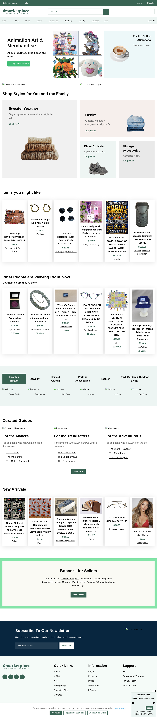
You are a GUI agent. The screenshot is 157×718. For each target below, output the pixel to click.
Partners (92, 676)
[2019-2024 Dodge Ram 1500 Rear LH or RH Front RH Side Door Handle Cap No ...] (66, 321)
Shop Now (14, 124)
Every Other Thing (91, 244)
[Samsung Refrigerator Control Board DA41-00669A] (15, 231)
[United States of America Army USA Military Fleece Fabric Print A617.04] (15, 521)
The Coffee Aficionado (18, 461)
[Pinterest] (16, 676)
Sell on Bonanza (9, 3)
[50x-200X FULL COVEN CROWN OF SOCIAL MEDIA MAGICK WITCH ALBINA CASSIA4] (117, 231)
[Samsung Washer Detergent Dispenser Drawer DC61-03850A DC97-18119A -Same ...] (66, 521)
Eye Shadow (14, 329)
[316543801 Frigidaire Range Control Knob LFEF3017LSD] (66, 231)
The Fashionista (66, 461)
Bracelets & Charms (40, 329)
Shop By (151, 21)
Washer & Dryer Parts (65, 541)
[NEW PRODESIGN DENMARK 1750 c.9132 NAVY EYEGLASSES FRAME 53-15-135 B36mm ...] (91, 321)
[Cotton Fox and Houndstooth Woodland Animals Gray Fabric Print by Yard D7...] (40, 521)
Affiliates (58, 676)
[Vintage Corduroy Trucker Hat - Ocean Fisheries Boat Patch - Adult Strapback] (142, 321)
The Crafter (12, 452)
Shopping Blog (61, 690)
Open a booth (104, 582)
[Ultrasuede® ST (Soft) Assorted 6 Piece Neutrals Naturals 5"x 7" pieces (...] (91, 521)
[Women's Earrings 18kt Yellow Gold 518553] (40, 231)
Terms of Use (129, 685)
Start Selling (78, 595)
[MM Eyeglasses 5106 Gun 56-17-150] (117, 521)
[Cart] (152, 11)
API (56, 681)
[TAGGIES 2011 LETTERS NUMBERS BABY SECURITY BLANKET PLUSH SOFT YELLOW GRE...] (117, 321)
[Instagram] (22, 676)
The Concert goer (118, 457)
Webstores (93, 685)
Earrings (40, 234)
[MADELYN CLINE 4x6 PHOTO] (142, 521)
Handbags (68, 21)
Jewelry (82, 21)
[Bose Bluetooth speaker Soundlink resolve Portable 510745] (142, 231)
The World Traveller (120, 449)
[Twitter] (10, 676)
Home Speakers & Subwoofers (142, 252)
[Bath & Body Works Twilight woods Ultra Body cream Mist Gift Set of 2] (91, 231)
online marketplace (70, 578)
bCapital (92, 690)
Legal (91, 671)
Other (116, 343)
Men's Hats (142, 347)
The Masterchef (14, 456)
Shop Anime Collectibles (20, 64)
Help (26, 3)
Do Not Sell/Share (97, 713)
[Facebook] (4, 676)
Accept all (55, 713)
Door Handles (66, 327)
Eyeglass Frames (91, 330)
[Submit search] (106, 12)
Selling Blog (60, 685)
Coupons (95, 21)
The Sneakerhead (67, 456)
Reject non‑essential (75, 713)
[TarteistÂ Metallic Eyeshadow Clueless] (15, 321)
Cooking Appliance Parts (66, 252)
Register (151, 3)
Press (91, 681)
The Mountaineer (118, 453)
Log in (139, 3)
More (106, 21)
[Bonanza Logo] (15, 12)
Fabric (14, 541)
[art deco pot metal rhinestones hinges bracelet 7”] (40, 321)
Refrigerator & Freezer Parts (14, 249)
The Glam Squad (67, 452)
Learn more (120, 708)
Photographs (142, 543)
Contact (58, 695)
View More (78, 472)
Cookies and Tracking (133, 676)
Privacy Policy (129, 681)
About (57, 671)
